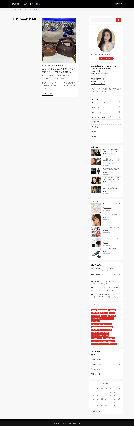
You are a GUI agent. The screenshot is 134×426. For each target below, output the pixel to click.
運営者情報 (118, 4)
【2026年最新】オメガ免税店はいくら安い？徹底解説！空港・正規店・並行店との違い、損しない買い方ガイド (112, 171)
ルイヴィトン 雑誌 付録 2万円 (111, 228)
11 (93, 399)
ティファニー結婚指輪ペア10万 (100, 332)
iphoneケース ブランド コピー (101, 81)
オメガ (112, 312)
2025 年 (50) (97, 359)
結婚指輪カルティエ (109, 338)
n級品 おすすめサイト (98, 79)
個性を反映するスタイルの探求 (25, 4)
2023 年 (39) (97, 369)
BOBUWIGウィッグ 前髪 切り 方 (111, 215)
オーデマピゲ (96, 321)
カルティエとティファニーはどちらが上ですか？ (105, 344)
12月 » (98, 411)
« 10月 (93, 411)
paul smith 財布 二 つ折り (109, 248)
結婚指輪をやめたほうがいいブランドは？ (103, 318)
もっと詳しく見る (47, 93)
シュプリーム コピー (98, 84)
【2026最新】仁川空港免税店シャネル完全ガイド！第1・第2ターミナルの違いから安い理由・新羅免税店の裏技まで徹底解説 (112, 152)
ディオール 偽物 (96, 71)
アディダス (95, 312)
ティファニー (104, 312)
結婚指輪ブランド (97, 338)
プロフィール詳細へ (106, 58)
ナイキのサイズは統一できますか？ (104, 274)
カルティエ (112, 315)
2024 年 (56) (97, 364)
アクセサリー (99, 102)
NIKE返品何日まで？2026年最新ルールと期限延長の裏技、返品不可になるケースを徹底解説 (112, 160)
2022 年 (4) (96, 374)
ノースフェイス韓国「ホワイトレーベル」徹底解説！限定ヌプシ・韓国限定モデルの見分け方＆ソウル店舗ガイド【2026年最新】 (112, 189)
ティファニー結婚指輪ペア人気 (100, 335)
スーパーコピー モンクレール (101, 68)
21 (106, 402)
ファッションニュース (102, 117)
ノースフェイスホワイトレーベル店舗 (102, 329)
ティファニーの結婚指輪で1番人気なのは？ (103, 341)
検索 (118, 20)
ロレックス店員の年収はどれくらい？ (105, 294)
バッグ (61, 65)
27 (102, 406)
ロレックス (112, 310)
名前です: (94, 54)
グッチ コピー (95, 76)
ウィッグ (97, 107)
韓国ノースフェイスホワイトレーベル (102, 324)
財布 (95, 132)
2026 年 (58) (97, 355)
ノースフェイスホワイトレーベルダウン (102, 327)
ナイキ (94, 310)
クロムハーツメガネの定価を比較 (104, 281)
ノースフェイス (103, 310)
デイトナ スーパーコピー (99, 73)
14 (106, 399)
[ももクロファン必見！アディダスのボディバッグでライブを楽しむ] (59, 40)
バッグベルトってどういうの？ (103, 268)
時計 (96, 122)
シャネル (104, 315)
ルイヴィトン (96, 315)
